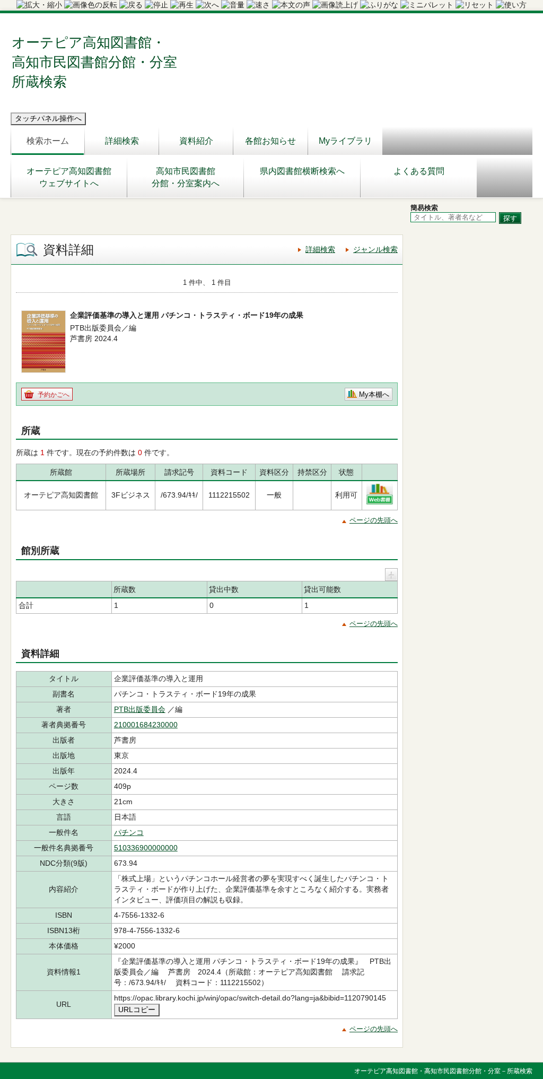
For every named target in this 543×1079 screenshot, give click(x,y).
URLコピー (136, 1009)
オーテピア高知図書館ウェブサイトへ (69, 177)
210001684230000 (146, 724)
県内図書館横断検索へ (302, 171)
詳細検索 (122, 140)
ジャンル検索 (375, 249)
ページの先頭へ (373, 520)
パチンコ (129, 832)
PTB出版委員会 (139, 709)
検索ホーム (48, 140)
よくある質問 (418, 171)
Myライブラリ (345, 140)
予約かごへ (53, 394)
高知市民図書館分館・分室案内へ (186, 177)
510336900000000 (146, 847)
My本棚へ (374, 394)
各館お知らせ (270, 140)
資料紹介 (196, 140)
